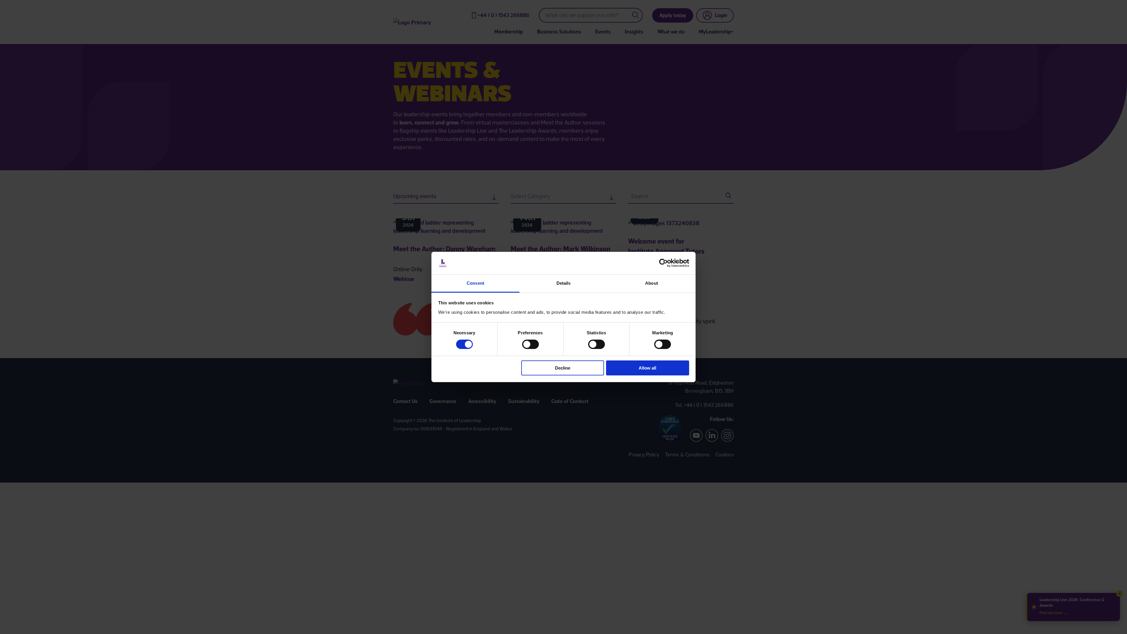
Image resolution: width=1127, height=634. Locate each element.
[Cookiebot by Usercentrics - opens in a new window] (663, 263)
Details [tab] (563, 283)
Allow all (647, 367)
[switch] (530, 344)
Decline (562, 367)
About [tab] (651, 283)
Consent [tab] (475, 283)
